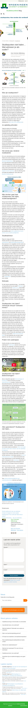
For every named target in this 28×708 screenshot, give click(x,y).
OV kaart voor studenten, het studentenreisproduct (14, 636)
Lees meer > (9, 672)
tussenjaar (16, 460)
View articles (20, 530)
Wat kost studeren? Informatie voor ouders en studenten (13, 629)
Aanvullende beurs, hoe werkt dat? (10, 625)
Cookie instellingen (23, 705)
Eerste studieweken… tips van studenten (12, 517)
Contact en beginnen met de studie (10, 513)
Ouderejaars (12, 344)
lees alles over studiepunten (16, 122)
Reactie (6, 547)
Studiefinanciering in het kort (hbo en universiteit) (14, 621)
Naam (5, 564)
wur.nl (26, 0)
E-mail (5, 569)
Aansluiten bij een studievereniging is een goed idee (13, 657)
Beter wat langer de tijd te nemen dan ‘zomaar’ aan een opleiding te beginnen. (14, 448)
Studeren (17, 41)
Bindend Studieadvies (7, 161)
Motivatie (20, 286)
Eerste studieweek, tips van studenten (11, 511)
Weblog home (21, 0)
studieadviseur (5, 242)
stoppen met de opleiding (8, 170)
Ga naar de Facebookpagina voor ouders (13, 610)
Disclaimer (10, 705)
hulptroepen (7, 276)
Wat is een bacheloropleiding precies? (11, 633)
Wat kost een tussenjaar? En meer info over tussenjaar (12, 649)
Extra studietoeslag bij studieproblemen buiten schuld (13, 640)
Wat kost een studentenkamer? (9, 644)
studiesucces (15, 287)
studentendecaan (6, 382)
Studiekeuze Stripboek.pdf (14, 482)
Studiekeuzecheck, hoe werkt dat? (10, 653)
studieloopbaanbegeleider (17, 242)
